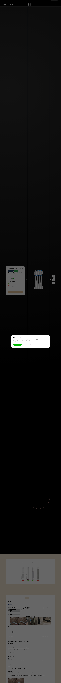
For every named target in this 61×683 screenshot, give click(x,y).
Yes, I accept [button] (17, 344)
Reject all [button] (26, 344)
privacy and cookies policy (23, 341)
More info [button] (34, 344)
